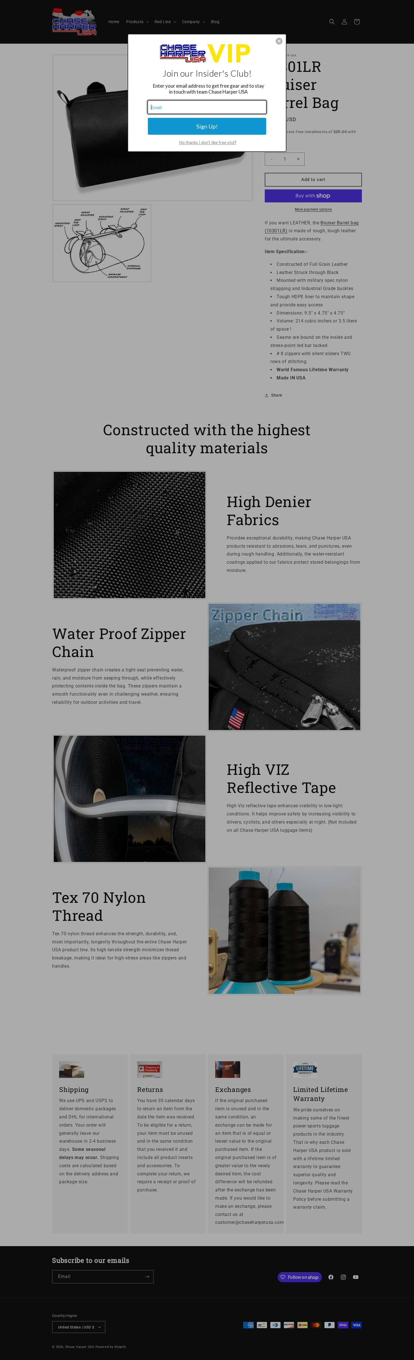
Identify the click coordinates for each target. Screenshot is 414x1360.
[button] (279, 41)
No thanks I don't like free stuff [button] (208, 142)
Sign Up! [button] (207, 126)
